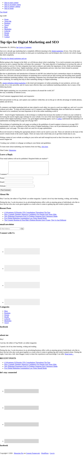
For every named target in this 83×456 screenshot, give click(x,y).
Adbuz (59, 119)
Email (2, 182)
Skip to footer (9, 8)
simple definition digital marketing (14, 83)
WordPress (45, 453)
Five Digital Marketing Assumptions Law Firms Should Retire (25, 218)
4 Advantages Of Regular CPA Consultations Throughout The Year (27, 212)
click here (44, 147)
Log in (52, 453)
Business (7, 313)
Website (2, 186)
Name (2, 178)
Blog (6, 311)
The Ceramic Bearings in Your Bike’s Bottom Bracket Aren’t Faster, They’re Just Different (35, 220)
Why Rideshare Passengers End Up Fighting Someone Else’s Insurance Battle (30, 216)
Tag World (3, 12)
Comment (4, 174)
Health (6, 317)
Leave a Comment (25, 47)
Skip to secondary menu (12, 4)
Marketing (12, 150)
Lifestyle (7, 319)
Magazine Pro (18, 453)
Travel (6, 323)
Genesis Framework (33, 453)
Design (6, 315)
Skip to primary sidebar (12, 6)
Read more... (69, 354)
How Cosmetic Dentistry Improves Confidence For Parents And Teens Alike (30, 214)
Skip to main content (11, 3)
